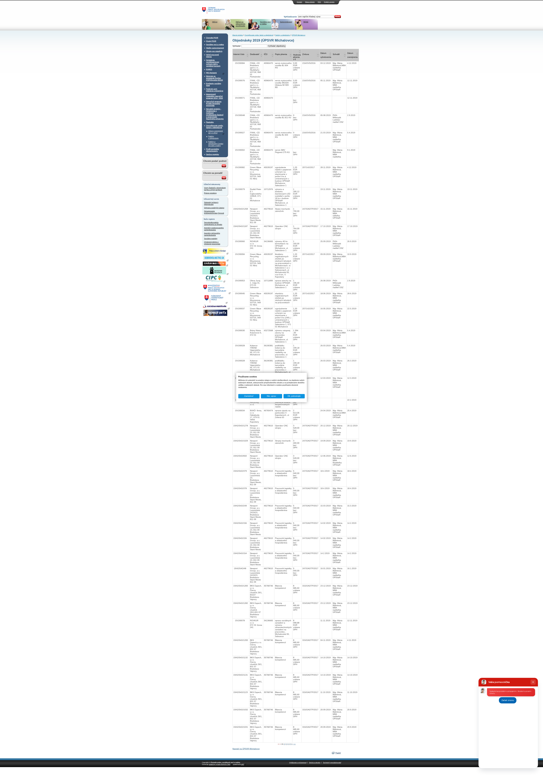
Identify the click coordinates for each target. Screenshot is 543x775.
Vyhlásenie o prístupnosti (297, 762)
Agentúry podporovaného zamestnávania (214, 229)
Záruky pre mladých (214, 51)
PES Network (211, 73)
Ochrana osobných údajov (214, 208)
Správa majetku (212, 154)
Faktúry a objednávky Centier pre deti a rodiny (215, 144)
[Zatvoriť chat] (533, 682)
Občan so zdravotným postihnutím (240, 24)
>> (295, 744)
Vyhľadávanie (290, 17)
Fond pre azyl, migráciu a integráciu (214, 90)
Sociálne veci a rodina (265, 23)
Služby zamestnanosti (215, 48)
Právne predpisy (210, 193)
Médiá (305, 22)
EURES (209, 69)
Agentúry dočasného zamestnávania (212, 234)
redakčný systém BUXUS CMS (219, 764)
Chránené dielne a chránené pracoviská (212, 243)
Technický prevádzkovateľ (332, 762)
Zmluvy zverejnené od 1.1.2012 (215, 132)
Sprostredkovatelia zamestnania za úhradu (213, 224)
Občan (214, 22)
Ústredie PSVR (212, 38)
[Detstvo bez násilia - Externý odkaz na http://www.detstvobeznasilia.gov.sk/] (215, 274)
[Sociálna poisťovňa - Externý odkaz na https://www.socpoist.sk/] (216, 308)
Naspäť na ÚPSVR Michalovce (246, 749)
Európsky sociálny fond (213, 85)
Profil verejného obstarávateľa (212, 150)
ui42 (242, 764)
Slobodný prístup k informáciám (211, 203)
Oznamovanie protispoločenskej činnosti (214, 212)
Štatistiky (210, 122)
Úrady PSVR (211, 41)
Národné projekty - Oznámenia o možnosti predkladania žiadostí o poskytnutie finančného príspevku (215, 114)
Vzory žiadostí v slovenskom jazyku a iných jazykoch (215, 189)
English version (329, 2)
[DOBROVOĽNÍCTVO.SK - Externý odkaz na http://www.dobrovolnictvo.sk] (215, 260)
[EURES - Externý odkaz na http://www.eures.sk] (215, 253)
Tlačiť (338, 753)
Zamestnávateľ (286, 22)
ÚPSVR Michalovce (298, 35)
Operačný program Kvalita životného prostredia (213, 104)
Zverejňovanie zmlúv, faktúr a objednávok (214, 127)
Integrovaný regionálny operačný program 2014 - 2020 (214, 96)
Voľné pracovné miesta (212, 56)
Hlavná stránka (237, 35)
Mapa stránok (310, 2)
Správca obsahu (314, 762)
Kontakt (299, 2)
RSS (319, 2)
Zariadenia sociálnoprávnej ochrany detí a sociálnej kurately (213, 63)
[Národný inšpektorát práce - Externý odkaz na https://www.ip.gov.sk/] (215, 303)
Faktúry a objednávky (213, 137)
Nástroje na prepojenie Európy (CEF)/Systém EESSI (214, 78)
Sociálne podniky (210, 239)
